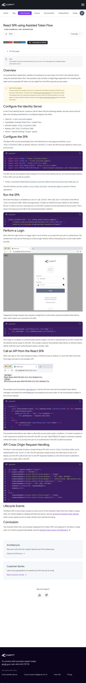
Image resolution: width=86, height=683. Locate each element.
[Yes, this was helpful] (39, 595)
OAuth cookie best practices (47, 97)
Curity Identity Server (9, 675)
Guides (75, 13)
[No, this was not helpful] (46, 595)
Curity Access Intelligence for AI (35, 675)
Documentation (49, 13)
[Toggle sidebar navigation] (82, 13)
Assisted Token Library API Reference (53, 530)
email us (5, 664)
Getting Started (63, 13)
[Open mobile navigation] (82, 5)
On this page (14, 51)
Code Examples (25, 13)
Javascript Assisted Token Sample (66, 514)
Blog (14, 13)
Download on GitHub (39, 42)
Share (11, 34)
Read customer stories (15, 575)
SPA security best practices (42, 93)
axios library (30, 389)
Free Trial (57, 675)
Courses (37, 13)
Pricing (69, 675)
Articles (5, 13)
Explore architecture (14, 553)
